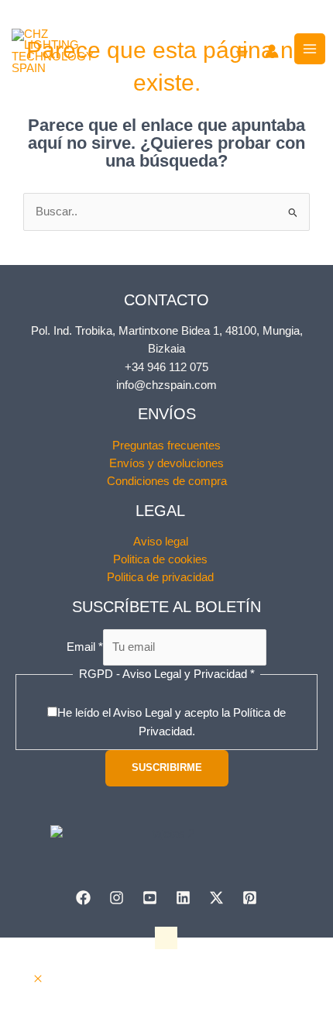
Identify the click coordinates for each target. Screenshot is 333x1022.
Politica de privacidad (160, 577)
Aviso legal (160, 541)
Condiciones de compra (167, 481)
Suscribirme (167, 767)
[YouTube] (149, 897)
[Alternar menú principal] (309, 48)
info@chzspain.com (166, 385)
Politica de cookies (160, 559)
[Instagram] (116, 897)
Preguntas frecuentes (166, 445)
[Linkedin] (183, 897)
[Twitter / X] (216, 897)
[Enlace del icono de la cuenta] (272, 51)
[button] (38, 979)
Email (85, 647)
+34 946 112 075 (166, 367)
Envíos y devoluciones (166, 463)
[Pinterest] (249, 897)
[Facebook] (83, 897)
